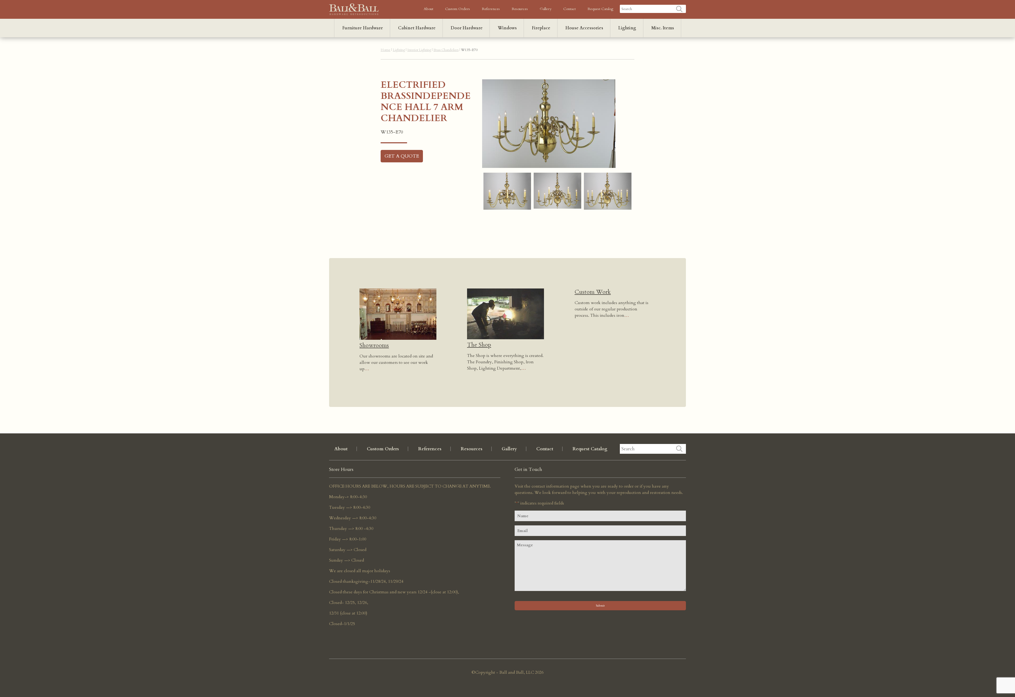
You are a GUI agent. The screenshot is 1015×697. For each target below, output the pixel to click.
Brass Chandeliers (446, 50)
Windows (507, 28)
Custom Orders (457, 8)
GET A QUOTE (402, 156)
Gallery (545, 8)
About (428, 8)
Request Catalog (600, 8)
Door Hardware (467, 28)
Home (385, 50)
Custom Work (593, 292)
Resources (520, 8)
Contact (569, 8)
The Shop (479, 345)
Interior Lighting (419, 50)
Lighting (627, 28)
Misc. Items (662, 28)
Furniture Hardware (362, 28)
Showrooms (374, 345)
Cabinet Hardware (417, 28)
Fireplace (541, 28)
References (491, 8)
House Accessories (584, 28)
